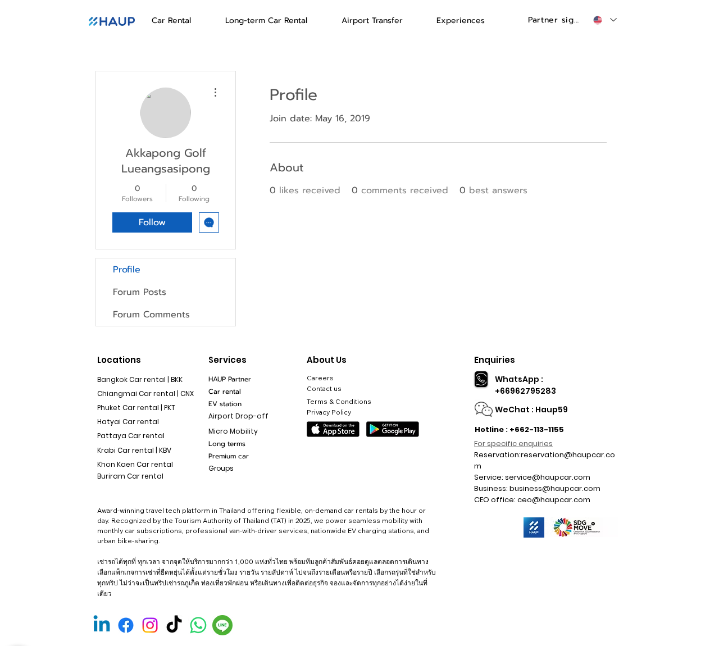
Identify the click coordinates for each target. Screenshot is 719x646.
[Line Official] (222, 625)
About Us (327, 360)
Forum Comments (151, 314)
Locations (119, 360)
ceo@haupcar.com (553, 499)
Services (227, 360)
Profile (126, 269)
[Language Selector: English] (604, 20)
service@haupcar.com (547, 477)
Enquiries (494, 360)
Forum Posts (139, 292)
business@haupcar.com (554, 488)
